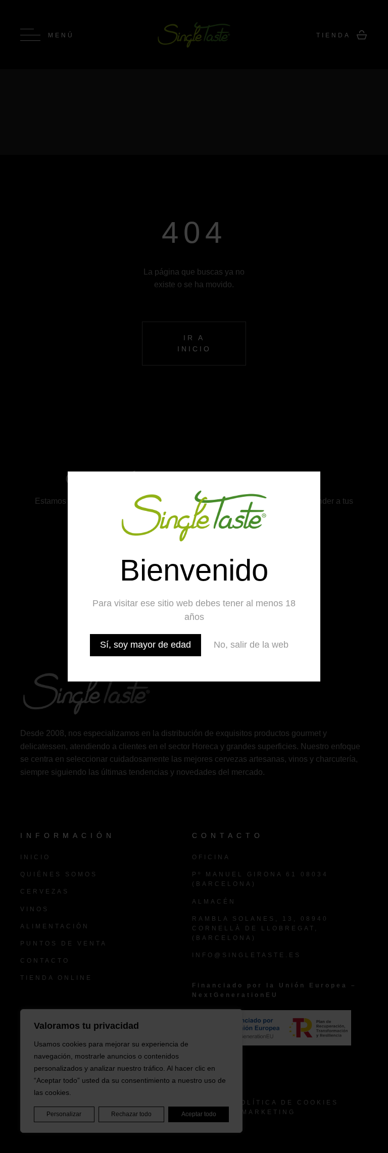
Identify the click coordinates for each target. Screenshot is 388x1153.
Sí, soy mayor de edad (145, 645)
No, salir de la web (251, 645)
